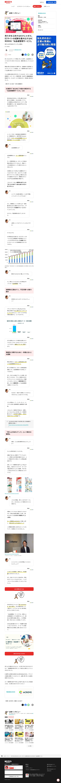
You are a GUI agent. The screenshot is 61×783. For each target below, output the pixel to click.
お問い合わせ (49, 770)
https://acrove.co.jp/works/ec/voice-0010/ (12, 493)
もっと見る (29, 745)
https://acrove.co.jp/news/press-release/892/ (18, 425)
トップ (12, 6)
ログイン (42, 2)
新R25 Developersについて (51, 769)
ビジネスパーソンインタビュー (24, 6)
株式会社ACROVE (18, 49)
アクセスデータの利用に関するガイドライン (33, 769)
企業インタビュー (37, 6)
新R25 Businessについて (51, 764)
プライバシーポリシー (29, 767)
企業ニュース (47, 6)
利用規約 (27, 766)
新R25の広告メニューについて (51, 767)
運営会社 (27, 764)
